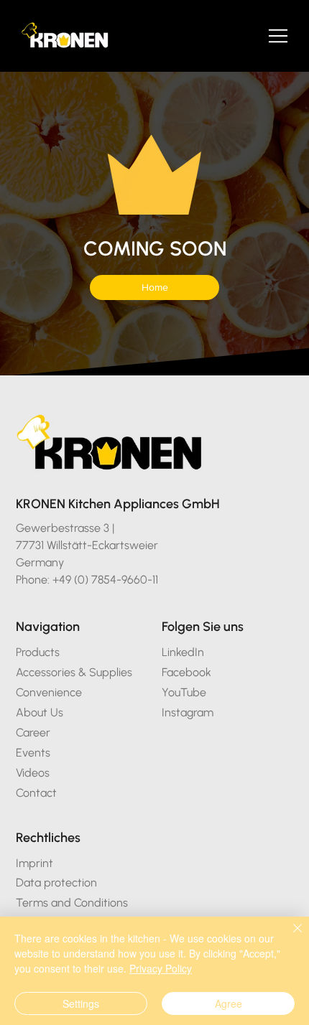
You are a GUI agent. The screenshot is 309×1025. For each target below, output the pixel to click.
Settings (81, 1003)
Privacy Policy (160, 968)
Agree (228, 1003)
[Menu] (279, 36)
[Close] (289, 936)
